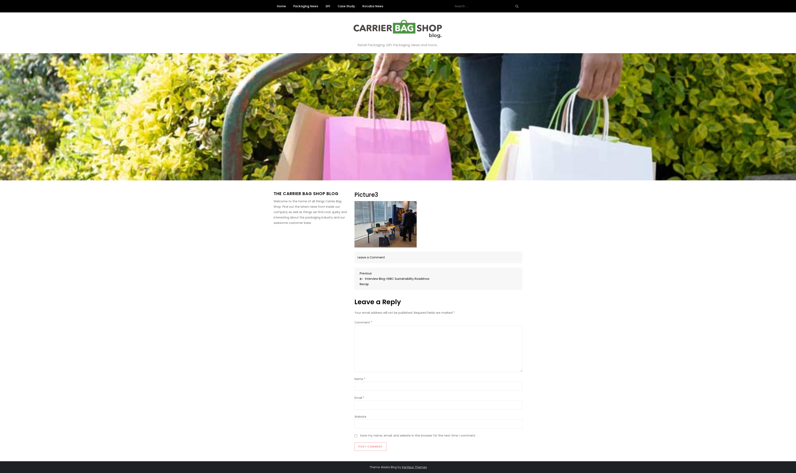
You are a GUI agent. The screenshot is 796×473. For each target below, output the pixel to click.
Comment (363, 322)
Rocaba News (372, 6)
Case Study (346, 6)
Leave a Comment (371, 257)
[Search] (517, 6)
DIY (328, 6)
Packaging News (305, 6)
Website (360, 417)
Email (359, 398)
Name (359, 379)
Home (281, 6)
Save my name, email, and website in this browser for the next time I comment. (418, 435)
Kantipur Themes (414, 467)
